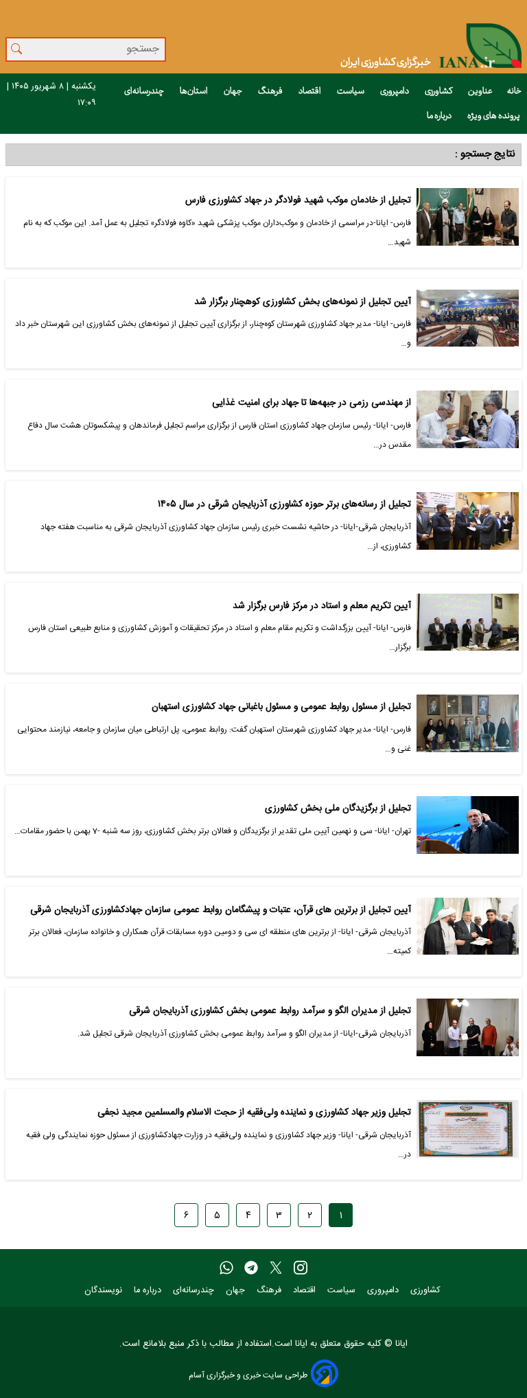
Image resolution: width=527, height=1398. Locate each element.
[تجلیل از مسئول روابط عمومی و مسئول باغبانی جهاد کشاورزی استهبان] (468, 729)
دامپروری (395, 91)
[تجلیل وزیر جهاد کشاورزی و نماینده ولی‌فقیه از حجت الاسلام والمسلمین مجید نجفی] (468, 1134)
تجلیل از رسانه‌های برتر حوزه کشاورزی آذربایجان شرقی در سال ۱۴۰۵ (284, 505)
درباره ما (440, 116)
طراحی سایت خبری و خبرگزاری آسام (248, 1375)
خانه (514, 91)
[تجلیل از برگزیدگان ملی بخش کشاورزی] (468, 830)
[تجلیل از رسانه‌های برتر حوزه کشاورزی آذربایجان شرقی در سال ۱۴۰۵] (468, 526)
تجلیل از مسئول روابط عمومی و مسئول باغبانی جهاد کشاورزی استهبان (281, 707)
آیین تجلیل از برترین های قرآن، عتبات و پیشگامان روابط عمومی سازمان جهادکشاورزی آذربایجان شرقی (220, 910)
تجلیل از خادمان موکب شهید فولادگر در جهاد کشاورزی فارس (298, 201)
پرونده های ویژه (494, 116)
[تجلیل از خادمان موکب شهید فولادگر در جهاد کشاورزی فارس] (468, 222)
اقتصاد (310, 91)
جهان (234, 91)
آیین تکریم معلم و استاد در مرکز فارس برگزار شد (322, 606)
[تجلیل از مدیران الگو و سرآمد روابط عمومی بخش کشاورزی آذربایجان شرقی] (468, 1033)
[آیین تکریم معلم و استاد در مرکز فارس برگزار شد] (468, 628)
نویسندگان (104, 1290)
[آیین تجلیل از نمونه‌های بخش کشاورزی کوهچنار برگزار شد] (468, 324)
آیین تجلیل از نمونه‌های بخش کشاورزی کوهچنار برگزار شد (302, 302)
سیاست (351, 91)
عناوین (480, 91)
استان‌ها (194, 91)
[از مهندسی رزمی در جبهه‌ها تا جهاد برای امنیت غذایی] (468, 425)
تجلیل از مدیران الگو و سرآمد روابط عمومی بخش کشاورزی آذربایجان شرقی (270, 1011)
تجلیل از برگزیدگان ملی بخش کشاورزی (338, 809)
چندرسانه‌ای (144, 91)
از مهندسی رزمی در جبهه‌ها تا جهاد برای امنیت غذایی (311, 403)
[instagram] (300, 1268)
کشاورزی (439, 91)
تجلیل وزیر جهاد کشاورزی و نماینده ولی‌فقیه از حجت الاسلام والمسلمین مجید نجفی (254, 1113)
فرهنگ (271, 91)
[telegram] (251, 1268)
